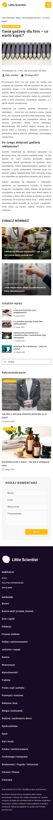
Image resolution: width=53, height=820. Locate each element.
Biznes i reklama (11, 27)
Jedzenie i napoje (11, 649)
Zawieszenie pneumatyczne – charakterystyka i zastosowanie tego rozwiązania (30, 335)
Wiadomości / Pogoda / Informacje (20, 764)
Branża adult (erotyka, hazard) (17, 611)
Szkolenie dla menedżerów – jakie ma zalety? (30, 347)
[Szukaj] (5, 362)
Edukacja (6, 626)
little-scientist (11, 75)
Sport (5, 733)
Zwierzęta (7, 779)
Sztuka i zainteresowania (15, 749)
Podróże (6, 680)
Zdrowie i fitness (10, 772)
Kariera (5, 657)
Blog (4, 578)
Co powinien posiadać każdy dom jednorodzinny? (28, 322)
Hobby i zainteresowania (15, 641)
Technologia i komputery (15, 756)
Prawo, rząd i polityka (13, 688)
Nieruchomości (10, 672)
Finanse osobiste (11, 634)
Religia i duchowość (12, 710)
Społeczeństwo (10, 726)
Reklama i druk (9, 703)
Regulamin (7, 588)
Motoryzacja (8, 665)
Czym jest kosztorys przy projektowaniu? (25, 311)
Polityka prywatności (13, 583)
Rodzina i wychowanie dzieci (17, 718)
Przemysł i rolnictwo (12, 695)
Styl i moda (8, 741)
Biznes (5, 603)
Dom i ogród (8, 618)
